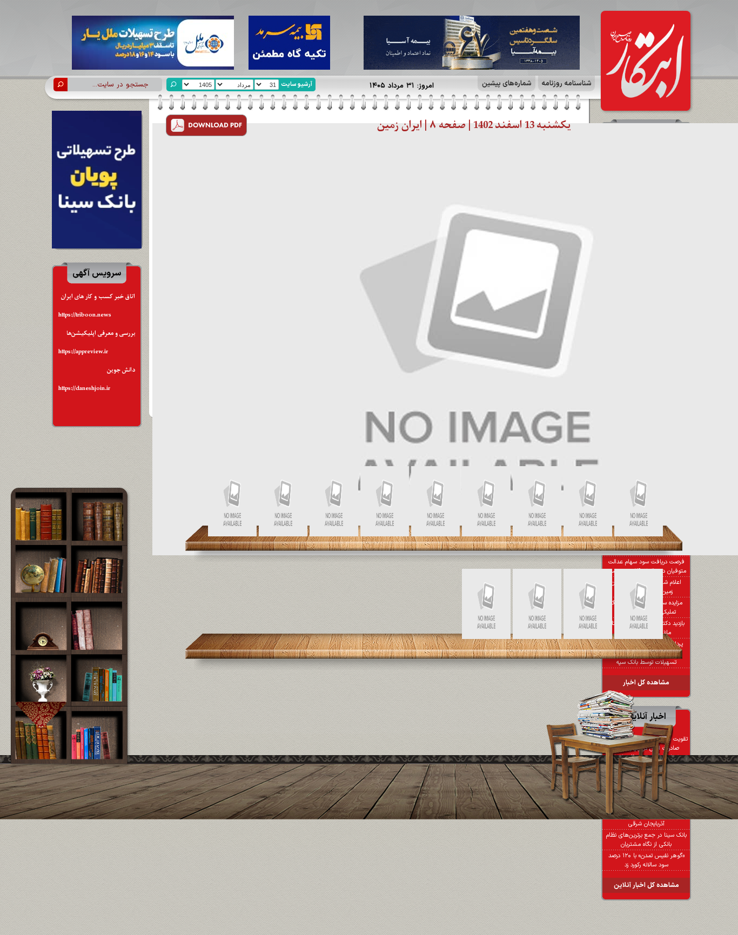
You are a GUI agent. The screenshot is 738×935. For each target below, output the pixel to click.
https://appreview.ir (83, 352)
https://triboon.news (84, 315)
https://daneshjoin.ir (84, 388)
